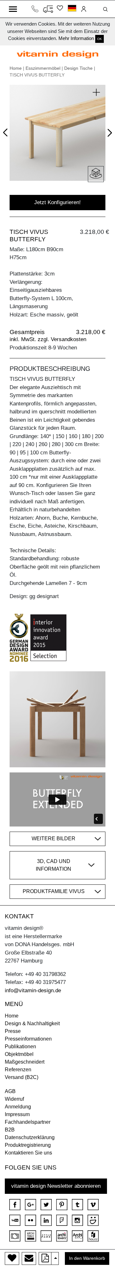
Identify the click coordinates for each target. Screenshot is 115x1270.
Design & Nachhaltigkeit (32, 1023)
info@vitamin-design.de (33, 990)
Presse (13, 1031)
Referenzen (18, 1069)
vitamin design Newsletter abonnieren (56, 1186)
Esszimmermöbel (43, 68)
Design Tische (78, 68)
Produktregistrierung (28, 1145)
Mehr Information (76, 38)
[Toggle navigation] (13, 9)
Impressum (17, 1114)
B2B (10, 1129)
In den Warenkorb (87, 1258)
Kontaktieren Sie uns (28, 1152)
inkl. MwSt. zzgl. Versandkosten (48, 339)
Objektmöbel (19, 1054)
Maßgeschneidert (24, 1062)
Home (16, 68)
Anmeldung (18, 1106)
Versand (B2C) (21, 1077)
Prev (7, 131)
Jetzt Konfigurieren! (57, 202)
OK (99, 39)
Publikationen (20, 1046)
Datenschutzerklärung (30, 1137)
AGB (10, 1091)
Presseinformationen (28, 1039)
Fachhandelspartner (27, 1122)
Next (108, 134)
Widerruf (14, 1099)
